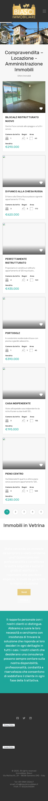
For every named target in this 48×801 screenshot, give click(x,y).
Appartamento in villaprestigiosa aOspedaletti (36, 30)
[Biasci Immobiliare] (24, 18)
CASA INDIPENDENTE (18, 403)
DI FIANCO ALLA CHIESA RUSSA (24, 191)
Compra (24, 600)
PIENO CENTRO (14, 473)
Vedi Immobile (24, 106)
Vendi (24, 592)
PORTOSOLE (12, 333)
